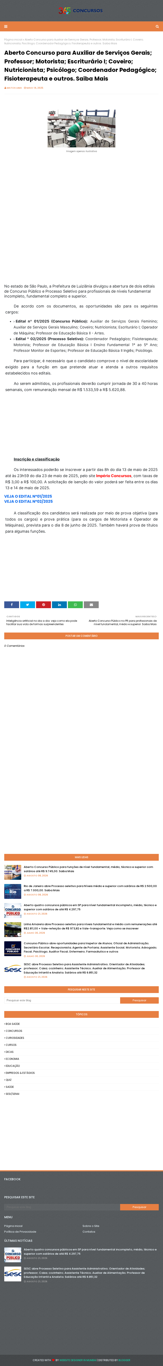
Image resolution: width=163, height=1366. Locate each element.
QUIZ (8, 1080)
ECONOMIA (12, 1059)
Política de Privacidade (20, 1232)
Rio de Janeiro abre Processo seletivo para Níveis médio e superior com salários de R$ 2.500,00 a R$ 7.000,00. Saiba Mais (90, 888)
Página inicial (13, 39)
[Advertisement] (81, 183)
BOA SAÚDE (13, 1024)
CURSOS (11, 1045)
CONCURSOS (14, 1031)
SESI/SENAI (12, 1094)
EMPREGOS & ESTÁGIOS (20, 1073)
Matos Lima (14, 87)
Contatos (89, 1232)
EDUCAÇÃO (13, 1066)
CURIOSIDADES (15, 1038)
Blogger (124, 1360)
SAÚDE (10, 1087)
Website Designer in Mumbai (77, 1360)
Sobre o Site (91, 1226)
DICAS (10, 1052)
